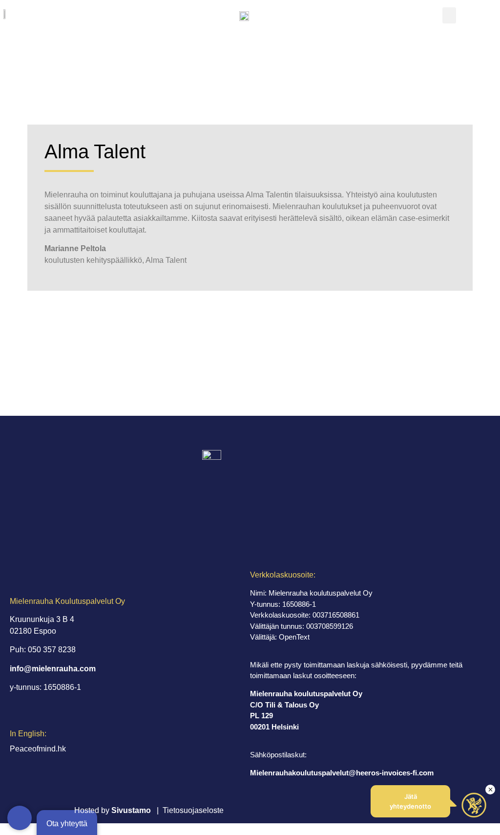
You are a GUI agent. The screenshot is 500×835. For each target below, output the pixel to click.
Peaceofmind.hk (38, 749)
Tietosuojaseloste (193, 810)
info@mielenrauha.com (53, 668)
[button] (449, 15)
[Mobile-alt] (19, 818)
